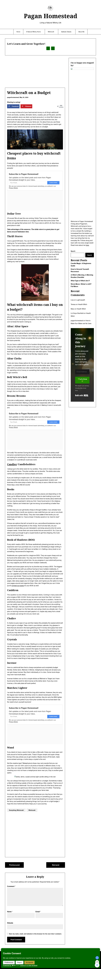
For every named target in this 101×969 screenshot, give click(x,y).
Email (38, 911)
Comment (11, 886)
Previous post (14, 865)
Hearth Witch (82, 304)
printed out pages (17, 585)
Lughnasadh (80, 300)
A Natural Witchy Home (33, 32)
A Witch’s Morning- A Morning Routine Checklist (82, 276)
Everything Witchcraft (16, 810)
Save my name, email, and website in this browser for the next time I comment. (35, 934)
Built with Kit (81, 395)
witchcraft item (29, 314)
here (87, 245)
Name (10, 911)
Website (10, 923)
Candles (12, 464)
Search (73, 251)
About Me (81, 32)
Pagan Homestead (50, 16)
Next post (55, 865)
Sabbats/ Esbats (66, 32)
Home (18, 32)
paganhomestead (77, 320)
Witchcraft (51, 32)
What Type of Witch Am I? (80, 280)
